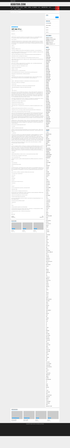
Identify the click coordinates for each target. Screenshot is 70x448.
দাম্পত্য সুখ (47, 266)
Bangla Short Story (44, 7)
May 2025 (47, 66)
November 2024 (48, 76)
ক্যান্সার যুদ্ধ (47, 225)
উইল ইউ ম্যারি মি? (48, 195)
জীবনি (46, 247)
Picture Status (48, 148)
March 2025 (47, 69)
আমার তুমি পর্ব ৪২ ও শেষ (52, 43)
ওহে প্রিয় (47, 209)
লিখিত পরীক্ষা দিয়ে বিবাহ (48, 379)
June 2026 (47, 50)
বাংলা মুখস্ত (21, 7)
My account (19, 9)
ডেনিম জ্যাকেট (47, 256)
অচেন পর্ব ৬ (16, 226)
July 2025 (47, 63)
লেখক (11, 9)
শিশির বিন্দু (47, 385)
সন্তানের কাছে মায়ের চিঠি (52, 39)
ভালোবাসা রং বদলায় (48, 349)
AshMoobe (47, 43)
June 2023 (47, 96)
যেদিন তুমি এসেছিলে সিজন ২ (49, 366)
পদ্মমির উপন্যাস (47, 286)
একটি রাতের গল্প (47, 207)
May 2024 (47, 85)
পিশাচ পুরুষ (47, 296)
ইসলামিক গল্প (47, 193)
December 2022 (48, 105)
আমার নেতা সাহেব (48, 182)
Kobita (47, 143)
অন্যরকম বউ (47, 168)
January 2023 (48, 104)
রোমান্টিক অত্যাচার (48, 374)
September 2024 (48, 79)
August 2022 (48, 112)
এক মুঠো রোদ (51, 37)
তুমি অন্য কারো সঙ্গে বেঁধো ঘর (49, 261)
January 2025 (48, 72)
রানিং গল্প (50, 7)
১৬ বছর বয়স (47, 130)
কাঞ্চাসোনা (47, 217)
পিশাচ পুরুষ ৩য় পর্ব (51, 42)
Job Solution (17, 7)
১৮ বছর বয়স (47, 132)
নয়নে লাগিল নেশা (48, 277)
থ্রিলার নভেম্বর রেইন (48, 264)
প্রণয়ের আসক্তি (47, 300)
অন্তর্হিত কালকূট (47, 165)
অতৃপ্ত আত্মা (47, 160)
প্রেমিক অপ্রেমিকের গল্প (48, 310)
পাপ (46, 291)
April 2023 (47, 99)
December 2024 (48, 74)
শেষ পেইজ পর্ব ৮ (52, 40)
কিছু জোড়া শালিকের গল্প (48, 220)
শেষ (46, 388)
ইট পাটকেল (47, 192)
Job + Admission (34, 7)
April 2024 (47, 87)
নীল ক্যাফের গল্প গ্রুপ (48, 280)
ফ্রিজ (46, 316)
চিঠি (46, 233)
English (25, 7)
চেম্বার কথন (47, 239)
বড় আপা (47, 321)
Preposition (47, 151)
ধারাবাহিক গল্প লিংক (48, 272)
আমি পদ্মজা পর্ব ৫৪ (42, 217)
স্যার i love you (48, 402)
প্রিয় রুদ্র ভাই (47, 305)
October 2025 (48, 58)
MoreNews (38, 423)
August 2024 (48, 80)
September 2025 (48, 60)
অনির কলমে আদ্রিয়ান (48, 162)
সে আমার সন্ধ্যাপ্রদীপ (48, 401)
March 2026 (47, 54)
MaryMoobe (47, 39)
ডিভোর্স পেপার (47, 255)
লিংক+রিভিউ (15, 9)
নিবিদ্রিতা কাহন (47, 278)
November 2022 (48, 107)
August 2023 (48, 93)
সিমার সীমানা (47, 398)
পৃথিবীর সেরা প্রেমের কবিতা (48, 299)
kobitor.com (18, 4)
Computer (29, 7)
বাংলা (46, 324)
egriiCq (47, 42)
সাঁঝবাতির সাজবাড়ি (48, 396)
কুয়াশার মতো (47, 222)
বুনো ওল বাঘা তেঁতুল (48, 335)
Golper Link (47, 138)
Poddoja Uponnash (48, 149)
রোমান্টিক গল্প (47, 376)
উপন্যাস (39, 7)
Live (58, 8)
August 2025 (48, 61)
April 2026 (47, 52)
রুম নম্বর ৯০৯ (47, 369)
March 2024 (47, 88)
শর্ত (46, 382)
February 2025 (48, 71)
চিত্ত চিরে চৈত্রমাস (48, 234)
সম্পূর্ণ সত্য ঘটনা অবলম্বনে (49, 395)
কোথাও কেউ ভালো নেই (48, 223)
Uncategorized (48, 157)
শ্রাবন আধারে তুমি (48, 391)
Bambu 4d (47, 37)
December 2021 (48, 118)
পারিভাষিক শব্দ (47, 292)
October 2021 (48, 120)
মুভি (46, 360)
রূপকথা (46, 371)
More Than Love (48, 145)
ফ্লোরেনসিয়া (47, 318)
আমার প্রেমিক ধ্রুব (48, 184)
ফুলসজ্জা (47, 314)
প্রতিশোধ (47, 302)
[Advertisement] (27, 19)
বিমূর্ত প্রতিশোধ (47, 330)
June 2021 (47, 126)
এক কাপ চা (47, 198)
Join (13, 7)
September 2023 (48, 91)
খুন (46, 228)
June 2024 (47, 83)
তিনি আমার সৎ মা (48, 259)
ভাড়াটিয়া (47, 346)
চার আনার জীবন (47, 231)
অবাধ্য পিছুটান (47, 171)
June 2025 (47, 65)
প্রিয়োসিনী (47, 307)
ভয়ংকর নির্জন (47, 343)
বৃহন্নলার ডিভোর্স (47, 338)
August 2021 (48, 123)
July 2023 (47, 94)
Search (47, 15)
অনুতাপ (47, 163)
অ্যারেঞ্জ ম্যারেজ (47, 174)
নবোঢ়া (46, 275)
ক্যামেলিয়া (47, 226)
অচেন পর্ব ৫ (27, 226)
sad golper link (48, 152)
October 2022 (48, 109)
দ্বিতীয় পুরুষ (47, 269)
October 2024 (48, 77)
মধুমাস (46, 355)
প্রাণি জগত (47, 303)
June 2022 (47, 115)
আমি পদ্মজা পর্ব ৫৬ (13, 217)
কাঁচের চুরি (47, 214)
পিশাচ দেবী (47, 294)
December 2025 (48, 57)
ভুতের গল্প (47, 352)
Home (11, 7)
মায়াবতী (47, 358)
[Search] (54, 8)
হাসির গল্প (47, 404)
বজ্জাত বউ (47, 319)
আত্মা (46, 178)
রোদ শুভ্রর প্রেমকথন (48, 373)
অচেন (12, 228)
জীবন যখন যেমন (47, 245)
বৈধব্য (46, 341)
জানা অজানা (47, 242)
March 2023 (47, 101)
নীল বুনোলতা (47, 283)
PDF (46, 146)
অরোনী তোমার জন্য (48, 173)
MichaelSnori (48, 40)
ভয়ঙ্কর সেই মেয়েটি (48, 344)
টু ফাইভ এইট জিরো (48, 250)
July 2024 (47, 82)
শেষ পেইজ (47, 390)
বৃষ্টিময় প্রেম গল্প (47, 336)
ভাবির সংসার (47, 347)
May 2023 (47, 98)
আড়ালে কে (47, 176)
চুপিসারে (47, 237)
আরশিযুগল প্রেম (47, 190)
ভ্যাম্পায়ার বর (47, 354)
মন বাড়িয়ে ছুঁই (47, 357)
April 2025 (47, 68)
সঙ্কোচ (47, 393)
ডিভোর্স (46, 253)
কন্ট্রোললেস (47, 212)
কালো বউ (47, 218)
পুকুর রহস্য (47, 297)
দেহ (46, 267)
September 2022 (48, 110)
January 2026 (48, 55)
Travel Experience (48, 156)
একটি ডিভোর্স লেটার (48, 206)
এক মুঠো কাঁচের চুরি (48, 201)
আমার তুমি (47, 179)
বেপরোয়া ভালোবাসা (48, 340)
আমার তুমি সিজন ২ (48, 181)
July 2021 (47, 124)
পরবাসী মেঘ (47, 289)
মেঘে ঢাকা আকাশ (48, 362)
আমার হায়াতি (47, 189)
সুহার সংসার (47, 399)
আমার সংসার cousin (48, 187)
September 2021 (48, 121)
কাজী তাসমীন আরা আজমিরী (49, 215)
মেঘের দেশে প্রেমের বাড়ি (48, 363)
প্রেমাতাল (47, 308)
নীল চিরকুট (47, 281)
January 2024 (48, 90)
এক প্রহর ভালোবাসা (48, 200)
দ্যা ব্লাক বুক (47, 270)
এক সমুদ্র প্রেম (47, 204)
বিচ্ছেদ (46, 329)
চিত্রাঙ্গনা (47, 236)
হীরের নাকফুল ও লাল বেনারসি (49, 406)
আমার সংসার (47, 185)
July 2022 (47, 113)
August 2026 (48, 49)
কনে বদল (47, 211)
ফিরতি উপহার (47, 313)
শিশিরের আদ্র (47, 387)
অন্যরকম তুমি (47, 167)
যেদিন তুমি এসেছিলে (48, 365)
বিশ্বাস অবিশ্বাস (47, 333)
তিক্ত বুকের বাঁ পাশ (48, 258)
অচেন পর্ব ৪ (38, 226)
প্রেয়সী (46, 311)
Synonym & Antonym (48, 154)
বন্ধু (46, 322)
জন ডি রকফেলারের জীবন (48, 23)
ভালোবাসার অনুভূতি (48, 351)
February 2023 (48, 102)
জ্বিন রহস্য (47, 248)
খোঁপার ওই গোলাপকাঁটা (48, 25)
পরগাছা (46, 288)
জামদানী (47, 244)
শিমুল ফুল (47, 384)
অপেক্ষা (47, 170)
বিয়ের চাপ (47, 332)
